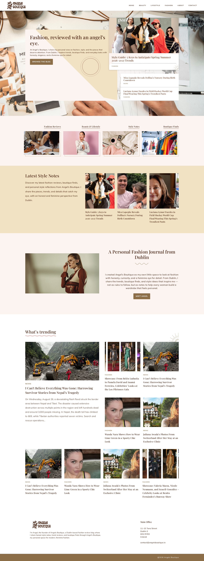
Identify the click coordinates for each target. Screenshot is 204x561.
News (131, 5)
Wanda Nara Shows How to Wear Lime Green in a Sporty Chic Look (122, 438)
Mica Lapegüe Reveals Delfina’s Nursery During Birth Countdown (149, 78)
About (181, 5)
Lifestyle (155, 5)
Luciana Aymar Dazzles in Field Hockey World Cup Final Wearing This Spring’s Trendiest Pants (147, 92)
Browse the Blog (41, 62)
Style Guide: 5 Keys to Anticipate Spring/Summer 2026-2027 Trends (141, 58)
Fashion (169, 5)
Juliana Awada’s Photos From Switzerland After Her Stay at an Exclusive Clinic (160, 438)
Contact (193, 5)
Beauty (142, 5)
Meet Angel (142, 296)
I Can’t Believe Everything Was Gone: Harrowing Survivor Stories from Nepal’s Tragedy (159, 382)
